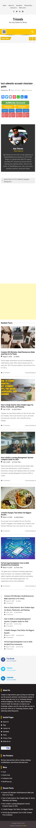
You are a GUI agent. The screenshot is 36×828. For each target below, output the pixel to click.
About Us (11, 5)
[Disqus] (18, 210)
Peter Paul (17, 462)
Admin (17, 357)
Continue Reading (30, 372)
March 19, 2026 (7, 517)
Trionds (18, 19)
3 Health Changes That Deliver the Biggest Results (16, 514)
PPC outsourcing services (18, 162)
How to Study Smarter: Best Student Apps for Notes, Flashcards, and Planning (17, 406)
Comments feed (7, 778)
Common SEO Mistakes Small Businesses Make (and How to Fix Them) (18, 353)
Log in (4, 772)
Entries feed (6, 775)
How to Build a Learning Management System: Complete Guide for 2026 (17, 458)
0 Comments (6, 372)
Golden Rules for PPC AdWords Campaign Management (16, 180)
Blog (4, 725)
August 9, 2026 (7, 357)
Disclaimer (19, 5)
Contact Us (13, 8)
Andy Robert (17, 409)
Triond (24, 825)
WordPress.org (6, 782)
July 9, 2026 (6, 409)
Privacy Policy (28, 5)
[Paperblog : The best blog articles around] (5, 749)
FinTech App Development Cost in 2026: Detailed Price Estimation (15, 564)
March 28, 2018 (15, 90)
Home (4, 5)
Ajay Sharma (28, 90)
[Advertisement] (18, 63)
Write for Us (22, 8)
